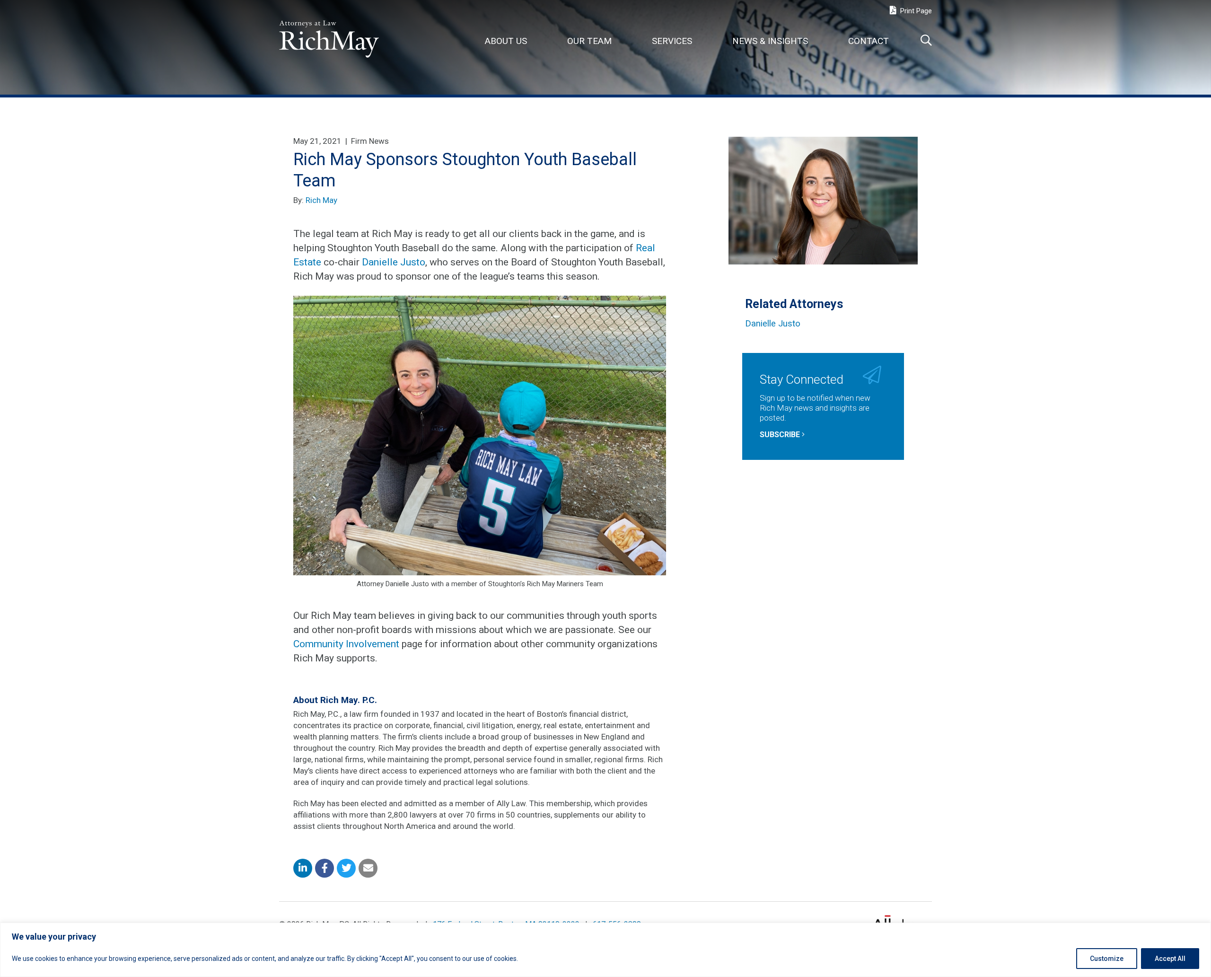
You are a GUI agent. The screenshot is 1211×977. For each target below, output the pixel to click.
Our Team (589, 40)
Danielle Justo (393, 262)
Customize (1106, 958)
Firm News (370, 141)
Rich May (321, 200)
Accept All (1170, 958)
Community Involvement (346, 644)
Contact (868, 40)
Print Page (915, 11)
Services (672, 40)
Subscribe (781, 434)
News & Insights (770, 40)
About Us (506, 40)
